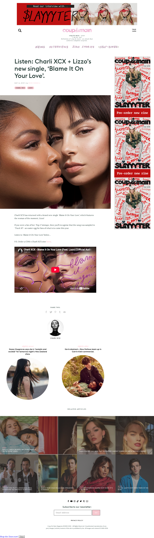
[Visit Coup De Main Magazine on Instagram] (74, 501)
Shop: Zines (108, 45)
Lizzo (30, 88)
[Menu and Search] (20, 30)
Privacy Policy (77, 520)
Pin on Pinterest (55, 312)
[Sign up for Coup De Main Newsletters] (87, 501)
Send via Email (64, 312)
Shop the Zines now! (9, 536)
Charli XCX (20, 88)
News (40, 48)
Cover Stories (83, 45)
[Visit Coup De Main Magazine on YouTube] (71, 501)
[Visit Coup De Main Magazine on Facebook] (68, 501)
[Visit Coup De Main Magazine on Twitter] (80, 501)
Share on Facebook (46, 312)
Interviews (58, 45)
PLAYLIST (134, 30)
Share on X (51, 312)
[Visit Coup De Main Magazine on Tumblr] (83, 501)
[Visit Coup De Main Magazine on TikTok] (77, 501)
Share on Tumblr (60, 312)
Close (22, 537)
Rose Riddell (34, 83)
